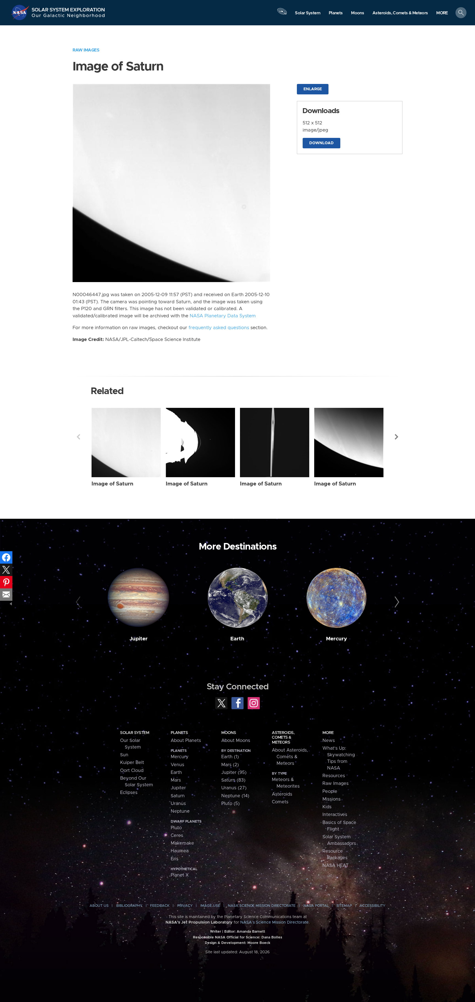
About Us (99, 906)
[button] (442, 13)
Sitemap (344, 906)
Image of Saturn (112, 484)
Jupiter (138, 638)
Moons (228, 733)
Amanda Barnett (251, 931)
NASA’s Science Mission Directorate (274, 922)
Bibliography (129, 906)
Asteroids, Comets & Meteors (283, 737)
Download (321, 143)
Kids (327, 807)
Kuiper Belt (132, 762)
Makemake (182, 843)
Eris (174, 859)
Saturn (178, 796)
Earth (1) (230, 757)
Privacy (185, 906)
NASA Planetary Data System (223, 315)
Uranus (178, 803)
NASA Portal (316, 906)
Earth (237, 638)
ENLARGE (312, 89)
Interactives (334, 814)
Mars (176, 780)
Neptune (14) (235, 796)
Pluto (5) (230, 803)
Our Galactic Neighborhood (68, 16)
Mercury (336, 638)
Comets (280, 802)
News (328, 740)
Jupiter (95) (234, 772)
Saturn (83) (233, 780)
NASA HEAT (335, 865)
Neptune (180, 811)
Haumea (180, 851)
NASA (20, 12)
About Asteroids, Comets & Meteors (290, 757)
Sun (124, 755)
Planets (179, 733)
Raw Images (86, 50)
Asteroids (282, 794)
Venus (177, 765)
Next (397, 437)
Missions (331, 799)
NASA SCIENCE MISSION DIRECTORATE (262, 906)
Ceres (177, 835)
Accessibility (372, 906)
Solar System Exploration (68, 8)
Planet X (180, 875)
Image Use (210, 906)
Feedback (159, 906)
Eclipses (128, 792)
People (329, 791)
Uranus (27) (234, 788)
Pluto (176, 828)
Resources (333, 776)
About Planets (186, 740)
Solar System (134, 733)
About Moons (235, 740)
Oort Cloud (131, 770)
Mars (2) (230, 765)
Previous (78, 437)
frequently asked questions (219, 327)
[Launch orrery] (282, 14)
